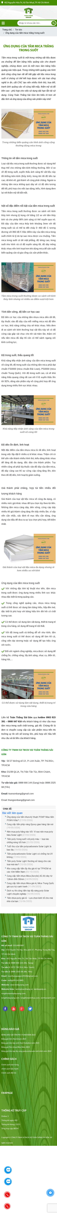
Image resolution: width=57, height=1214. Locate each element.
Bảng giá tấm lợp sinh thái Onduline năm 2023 (20, 1043)
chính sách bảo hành (9, 1069)
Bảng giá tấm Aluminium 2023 (13, 1039)
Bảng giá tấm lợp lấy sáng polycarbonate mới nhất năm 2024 (26, 1051)
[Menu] (3, 23)
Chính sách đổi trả (8, 1073)
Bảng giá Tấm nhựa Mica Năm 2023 (15, 1047)
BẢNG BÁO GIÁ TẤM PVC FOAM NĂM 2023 (18, 1035)
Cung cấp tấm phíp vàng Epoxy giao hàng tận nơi (30, 824)
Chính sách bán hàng (10, 1065)
